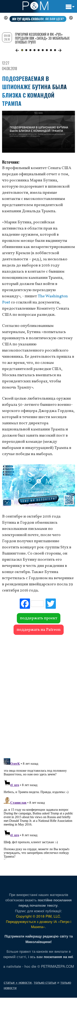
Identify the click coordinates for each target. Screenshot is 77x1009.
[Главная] (35, 5)
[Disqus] (38, 694)
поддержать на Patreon (39, 630)
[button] (17, 50)
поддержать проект (38, 618)
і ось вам (50, 956)
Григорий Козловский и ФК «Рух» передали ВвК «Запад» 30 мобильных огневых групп (42, 38)
